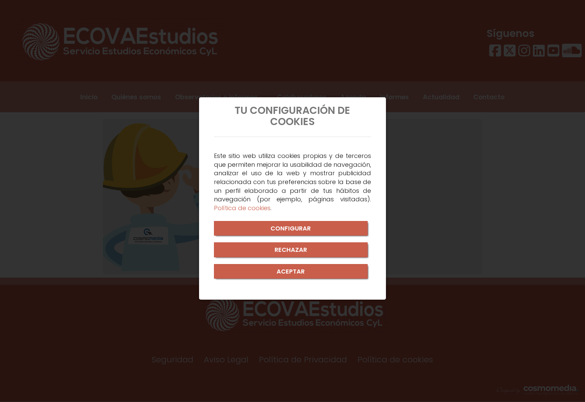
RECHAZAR (291, 249)
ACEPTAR (291, 271)
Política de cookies (242, 208)
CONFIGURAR (290, 228)
